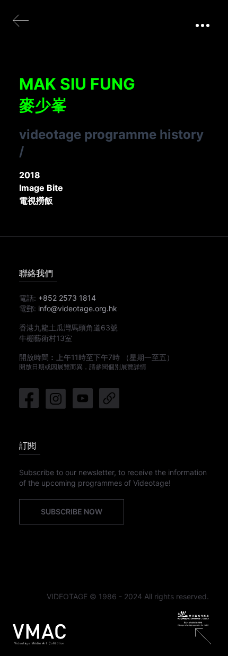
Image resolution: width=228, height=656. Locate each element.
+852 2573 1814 (67, 297)
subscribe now (71, 511)
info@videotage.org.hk (77, 308)
